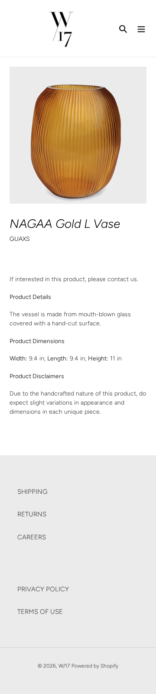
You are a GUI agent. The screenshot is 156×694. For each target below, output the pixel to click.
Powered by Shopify (95, 666)
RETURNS (31, 514)
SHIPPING (32, 492)
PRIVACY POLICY (43, 589)
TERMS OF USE (40, 612)
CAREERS (31, 537)
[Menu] (141, 28)
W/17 (64, 666)
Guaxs (20, 238)
